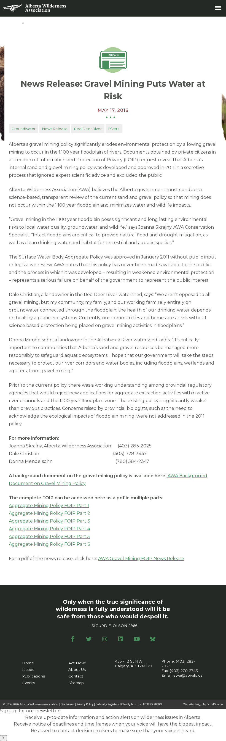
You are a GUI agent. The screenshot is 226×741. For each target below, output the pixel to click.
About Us (77, 669)
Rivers (113, 129)
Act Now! (77, 663)
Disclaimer (67, 704)
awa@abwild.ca (188, 675)
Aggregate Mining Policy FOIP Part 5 (49, 536)
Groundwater (24, 129)
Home (28, 663)
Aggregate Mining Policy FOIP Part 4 (49, 528)
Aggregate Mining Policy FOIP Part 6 (49, 544)
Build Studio (215, 704)
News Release (55, 129)
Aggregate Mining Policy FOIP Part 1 (49, 505)
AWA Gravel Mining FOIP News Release (141, 558)
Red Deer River (88, 129)
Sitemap (76, 683)
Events (28, 683)
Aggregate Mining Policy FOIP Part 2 (49, 513)
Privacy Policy (84, 704)
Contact (75, 676)
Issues (28, 669)
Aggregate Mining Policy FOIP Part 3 (49, 521)
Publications (33, 676)
